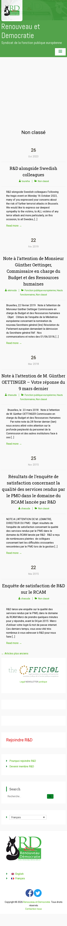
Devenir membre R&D (21, 766)
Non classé (43, 181)
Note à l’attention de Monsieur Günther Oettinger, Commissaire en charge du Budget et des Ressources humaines (33, 271)
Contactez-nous (33, 909)
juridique (43, 682)
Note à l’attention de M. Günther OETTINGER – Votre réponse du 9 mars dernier (33, 382)
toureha (26, 181)
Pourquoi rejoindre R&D (22, 760)
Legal (22, 682)
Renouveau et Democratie (20, 31)
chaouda (12, 395)
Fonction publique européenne (40, 290)
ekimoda (12, 290)
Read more (14, 225)
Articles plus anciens (14, 653)
